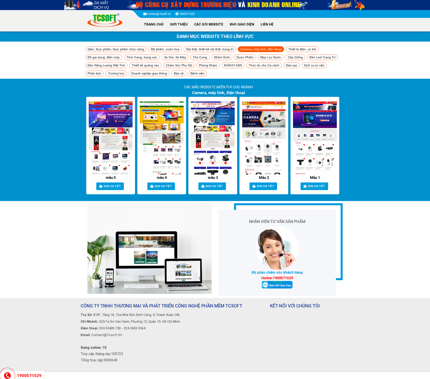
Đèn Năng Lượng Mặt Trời (106, 65)
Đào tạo (291, 65)
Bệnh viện (197, 73)
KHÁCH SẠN (233, 65)
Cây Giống (295, 57)
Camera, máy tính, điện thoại (261, 49)
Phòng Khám (208, 65)
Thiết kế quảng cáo (145, 65)
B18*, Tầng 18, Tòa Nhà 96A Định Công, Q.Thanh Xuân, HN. (130, 315)
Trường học (116, 73)
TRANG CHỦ (153, 24)
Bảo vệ (179, 73)
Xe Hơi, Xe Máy (175, 57)
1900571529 (186, 14)
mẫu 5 (111, 178)
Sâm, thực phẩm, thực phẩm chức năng (116, 49)
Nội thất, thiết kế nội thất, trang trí (210, 49)
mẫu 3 (213, 178)
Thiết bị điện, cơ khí (302, 49)
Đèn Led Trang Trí (322, 57)
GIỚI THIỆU (179, 24)
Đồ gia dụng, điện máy (104, 57)
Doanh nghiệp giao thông (149, 73)
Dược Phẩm (245, 57)
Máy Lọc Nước (270, 57)
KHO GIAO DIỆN (242, 24)
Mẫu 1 (315, 178)
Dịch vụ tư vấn (314, 65)
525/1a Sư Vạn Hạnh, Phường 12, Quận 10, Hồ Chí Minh (130, 322)
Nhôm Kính (222, 57)
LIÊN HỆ (267, 24)
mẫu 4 (162, 178)
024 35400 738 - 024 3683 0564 (113, 328)
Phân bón (94, 73)
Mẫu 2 (264, 178)
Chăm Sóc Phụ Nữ (179, 65)
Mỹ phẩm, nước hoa (165, 49)
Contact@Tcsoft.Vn (159, 14)
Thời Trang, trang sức (141, 57)
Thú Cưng (200, 57)
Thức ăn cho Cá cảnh (264, 65)
